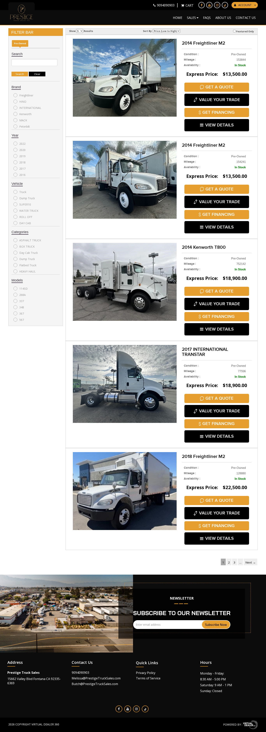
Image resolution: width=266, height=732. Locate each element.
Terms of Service (148, 678)
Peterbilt (24, 126)
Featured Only (245, 31)
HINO (22, 101)
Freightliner (26, 95)
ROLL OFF (25, 217)
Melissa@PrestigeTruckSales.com (96, 678)
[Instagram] (217, 5)
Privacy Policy (145, 673)
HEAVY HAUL (27, 271)
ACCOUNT (245, 5)
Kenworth (25, 114)
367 (21, 313)
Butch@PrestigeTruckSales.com (95, 684)
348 (21, 307)
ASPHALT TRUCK (30, 240)
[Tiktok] (225, 5)
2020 (22, 150)
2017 (22, 168)
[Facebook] (201, 5)
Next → (250, 562)
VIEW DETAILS (219, 125)
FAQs (207, 18)
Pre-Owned (20, 43)
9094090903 (80, 672)
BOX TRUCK (27, 246)
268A (22, 295)
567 (21, 320)
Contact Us (246, 18)
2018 (22, 162)
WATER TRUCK (28, 211)
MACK (23, 120)
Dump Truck (27, 198)
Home (177, 18)
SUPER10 (25, 204)
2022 (22, 144)
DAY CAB (25, 223)
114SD (23, 288)
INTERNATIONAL (30, 108)
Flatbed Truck (27, 265)
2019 (22, 156)
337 (21, 301)
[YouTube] (209, 5)
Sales (192, 18)
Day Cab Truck (28, 253)
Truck (22, 192)
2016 (22, 175)
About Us (223, 18)
